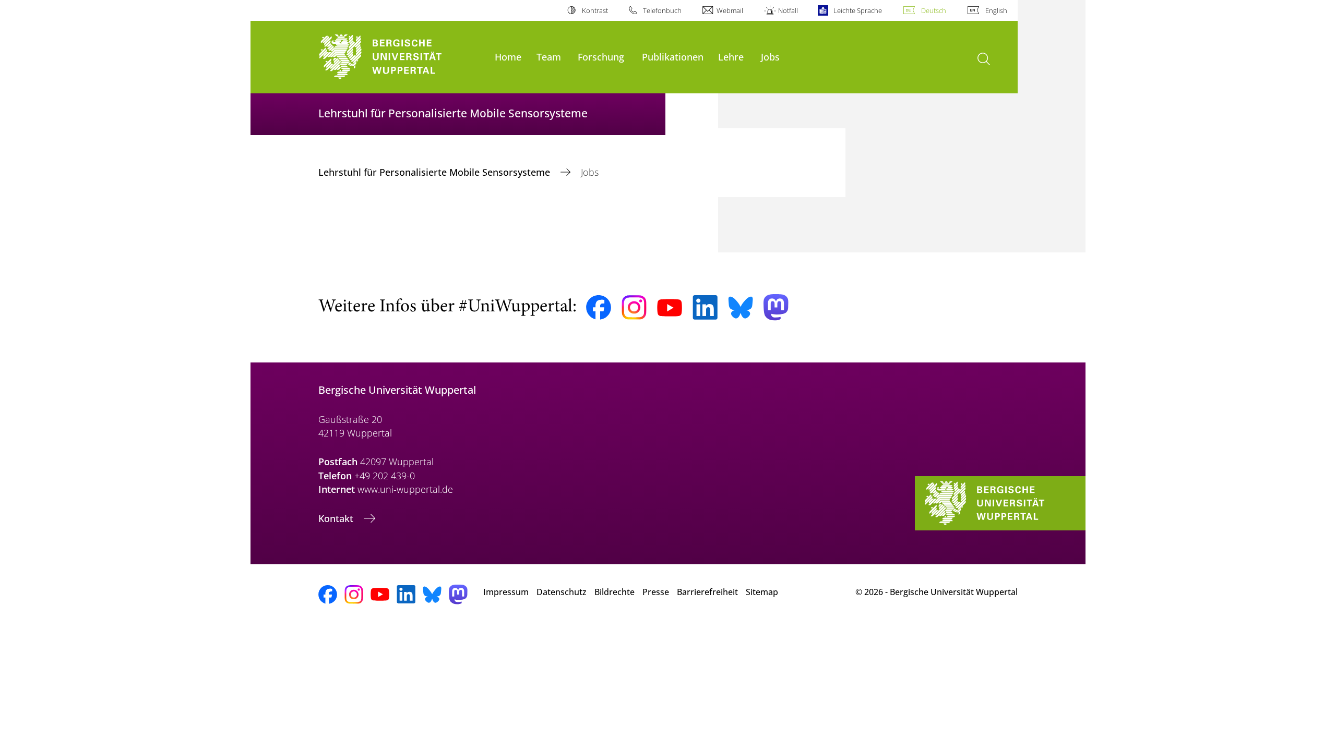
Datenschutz (561, 592)
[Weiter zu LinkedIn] (705, 307)
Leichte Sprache (857, 10)
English (996, 10)
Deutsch (933, 10)
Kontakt (337, 518)
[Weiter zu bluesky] (740, 307)
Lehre (731, 56)
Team (548, 56)
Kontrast (594, 10)
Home (508, 56)
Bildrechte (614, 592)
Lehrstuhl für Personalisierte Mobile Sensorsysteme (435, 172)
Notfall (788, 10)
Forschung (601, 56)
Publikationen (672, 56)
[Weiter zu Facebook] (598, 307)
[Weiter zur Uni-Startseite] (401, 57)
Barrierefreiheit (707, 592)
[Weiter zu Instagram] (634, 307)
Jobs (770, 56)
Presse (655, 592)
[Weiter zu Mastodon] (776, 307)
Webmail (730, 10)
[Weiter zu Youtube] (669, 308)
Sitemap (762, 592)
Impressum (506, 592)
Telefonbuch (662, 10)
